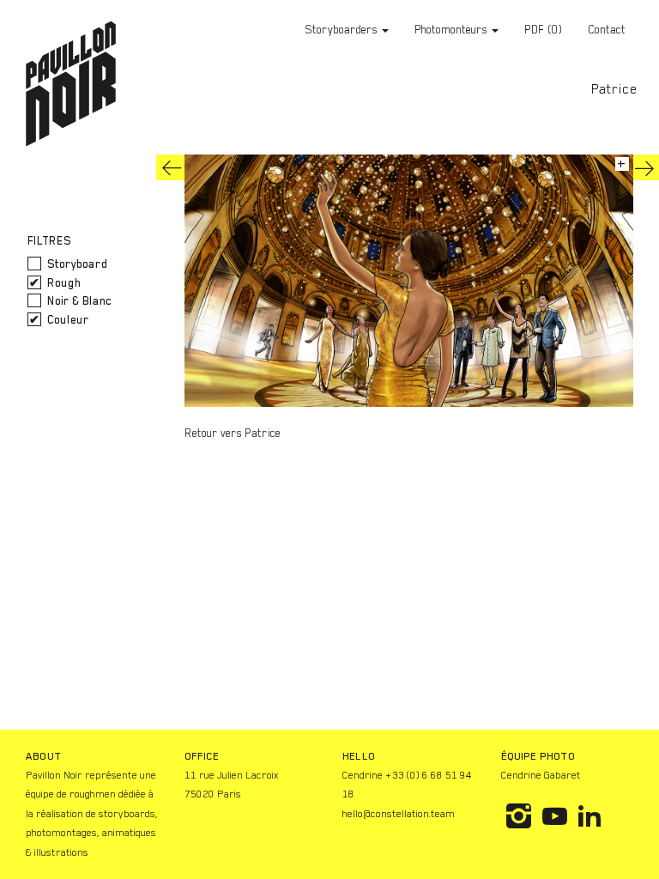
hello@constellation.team (398, 814)
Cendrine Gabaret (541, 775)
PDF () (543, 29)
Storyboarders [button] (342, 29)
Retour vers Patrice (232, 433)
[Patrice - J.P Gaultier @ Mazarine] (171, 167)
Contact (607, 29)
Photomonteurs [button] (452, 29)
